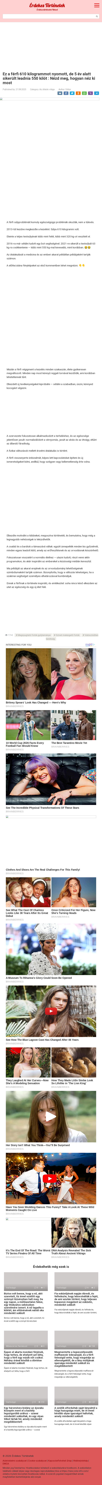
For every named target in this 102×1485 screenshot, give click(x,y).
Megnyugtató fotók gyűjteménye (34, 635)
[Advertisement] (51, 45)
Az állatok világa (47, 89)
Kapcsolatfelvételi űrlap (60, 1460)
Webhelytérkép (80, 1460)
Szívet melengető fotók (67, 635)
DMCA (6, 1463)
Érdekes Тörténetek (47, 5)
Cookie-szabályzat (37, 1460)
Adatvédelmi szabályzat (15, 1460)
